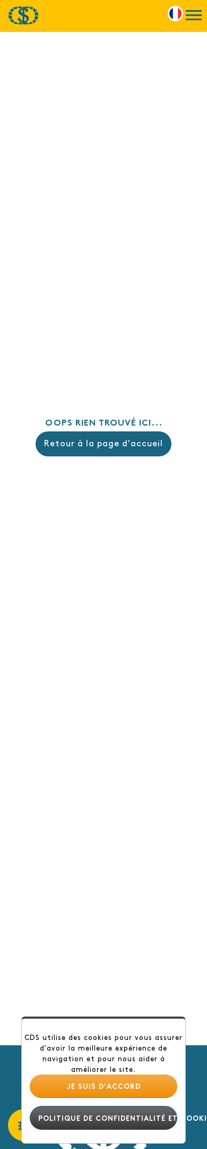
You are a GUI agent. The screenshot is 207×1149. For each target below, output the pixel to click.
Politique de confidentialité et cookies (107, 1117)
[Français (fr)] (175, 12)
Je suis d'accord (104, 1085)
